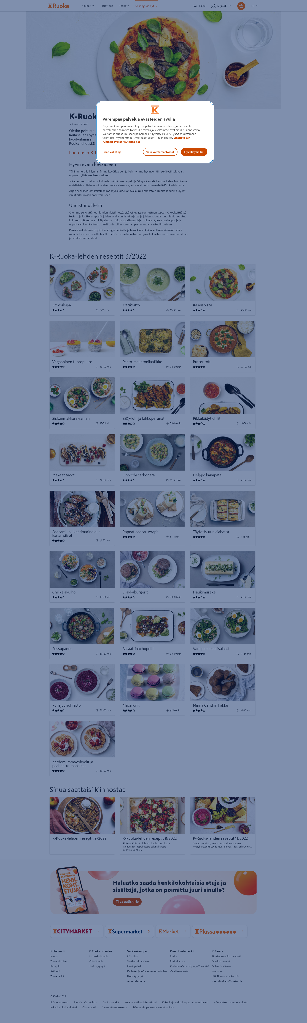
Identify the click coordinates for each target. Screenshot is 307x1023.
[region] (155, 132)
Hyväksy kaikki (194, 151)
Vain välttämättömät (160, 151)
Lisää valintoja (112, 151)
